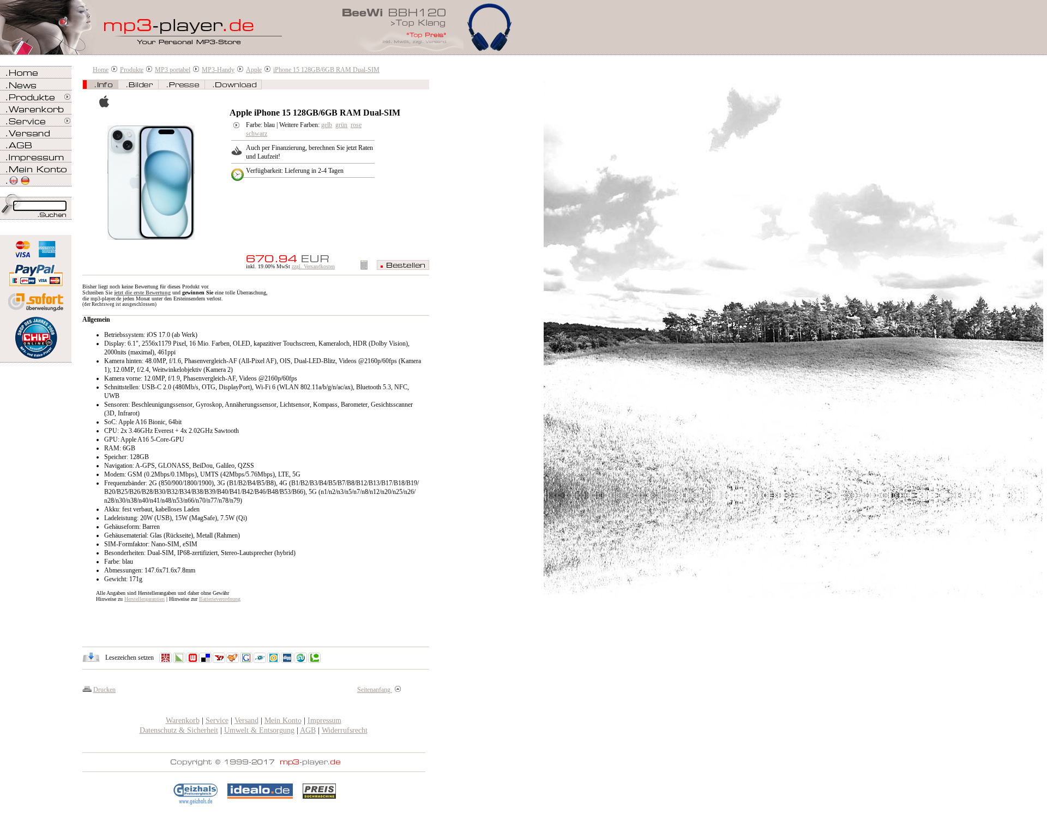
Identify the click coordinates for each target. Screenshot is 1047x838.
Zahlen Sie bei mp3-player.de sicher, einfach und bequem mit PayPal (35, 271)
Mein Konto (283, 720)
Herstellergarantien (144, 599)
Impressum (324, 720)
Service (217, 720)
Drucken (104, 690)
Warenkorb (183, 720)
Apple (254, 70)
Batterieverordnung (219, 599)
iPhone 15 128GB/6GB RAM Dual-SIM (326, 70)
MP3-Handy (218, 70)
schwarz (256, 133)
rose (356, 125)
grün (341, 125)
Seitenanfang (374, 690)
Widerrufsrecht (345, 730)
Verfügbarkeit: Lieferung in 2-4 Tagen (295, 170)
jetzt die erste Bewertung (142, 293)
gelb (326, 125)
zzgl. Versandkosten (313, 266)
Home (101, 70)
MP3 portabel (172, 70)
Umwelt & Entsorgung (259, 730)
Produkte (131, 70)
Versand (246, 720)
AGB (308, 730)
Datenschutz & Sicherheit (179, 730)
